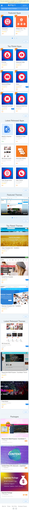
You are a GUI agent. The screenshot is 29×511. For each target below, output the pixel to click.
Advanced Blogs (6, 84)
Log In (25, 5)
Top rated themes (14, 226)
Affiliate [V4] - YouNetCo (21, 28)
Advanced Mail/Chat (21, 106)
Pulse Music (5, 401)
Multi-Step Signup (21, 158)
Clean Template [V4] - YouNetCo (10, 248)
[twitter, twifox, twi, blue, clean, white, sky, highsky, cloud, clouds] (14, 206)
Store (17, 84)
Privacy (8, 506)
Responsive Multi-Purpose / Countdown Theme (14, 372)
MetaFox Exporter (6, 136)
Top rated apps (14, 46)
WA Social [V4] (6, 343)
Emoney (4, 62)
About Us (4, 506)
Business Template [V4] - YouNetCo (11, 306)
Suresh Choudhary (7, 160)
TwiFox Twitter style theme (9, 210)
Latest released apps (14, 120)
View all (25, 41)
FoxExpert (5, 30)
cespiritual (5, 467)
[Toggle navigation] (2, 5)
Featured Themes (14, 195)
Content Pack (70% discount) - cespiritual (14, 466)
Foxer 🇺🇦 (5, 211)
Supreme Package (7, 492)
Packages (14, 417)
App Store (19, 2)
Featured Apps (14, 13)
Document (5, 28)
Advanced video (20, 62)
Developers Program (22, 506)
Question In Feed (20, 136)
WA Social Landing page (7, 158)
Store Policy (14, 506)
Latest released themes (14, 321)
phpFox (4, 138)
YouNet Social (20, 30)
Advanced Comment (7, 106)
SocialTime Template (7, 277)
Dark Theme (19, 180)
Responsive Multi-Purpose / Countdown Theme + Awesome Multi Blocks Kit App (14, 439)
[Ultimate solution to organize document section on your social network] (7, 21)
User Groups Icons (7, 180)
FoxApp (4, 374)
